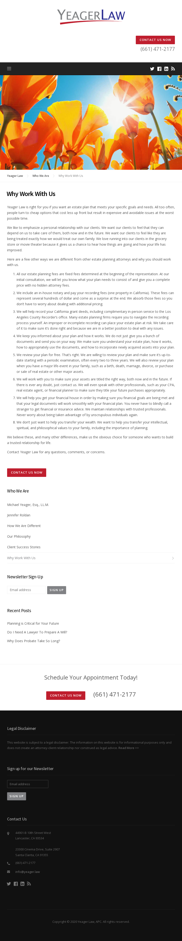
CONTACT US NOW (155, 40)
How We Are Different (24, 525)
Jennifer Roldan (18, 515)
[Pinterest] (173, 68)
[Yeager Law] (91, 16)
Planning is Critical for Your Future (33, 623)
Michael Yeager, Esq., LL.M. (28, 504)
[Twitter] (152, 68)
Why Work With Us (21, 558)
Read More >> (128, 748)
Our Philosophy (19, 536)
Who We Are (40, 176)
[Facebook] (159, 68)
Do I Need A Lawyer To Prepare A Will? (37, 632)
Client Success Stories (24, 547)
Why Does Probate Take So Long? (33, 641)
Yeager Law (15, 176)
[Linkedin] (166, 68)
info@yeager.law (27, 872)
